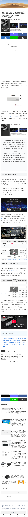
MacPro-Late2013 (5, 356)
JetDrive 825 (13, 116)
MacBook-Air (4, 354)
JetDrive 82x (3, 285)
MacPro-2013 (18, 354)
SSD (16, 356)
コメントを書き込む (14, 492)
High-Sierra (9, 351)
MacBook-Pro (11, 354)
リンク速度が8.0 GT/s (13, 270)
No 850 (20, 259)
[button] (22, 37)
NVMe (12, 356)
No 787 (25, 259)
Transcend (21, 356)
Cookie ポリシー (5, 509)
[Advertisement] (14, 65)
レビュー (4, 358)
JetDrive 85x (3, 293)
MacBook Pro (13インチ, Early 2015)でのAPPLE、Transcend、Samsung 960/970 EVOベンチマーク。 (15, 344)
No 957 (9, 259)
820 (17, 116)
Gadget (3, 351)
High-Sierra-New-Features (18, 351)
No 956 (14, 259)
